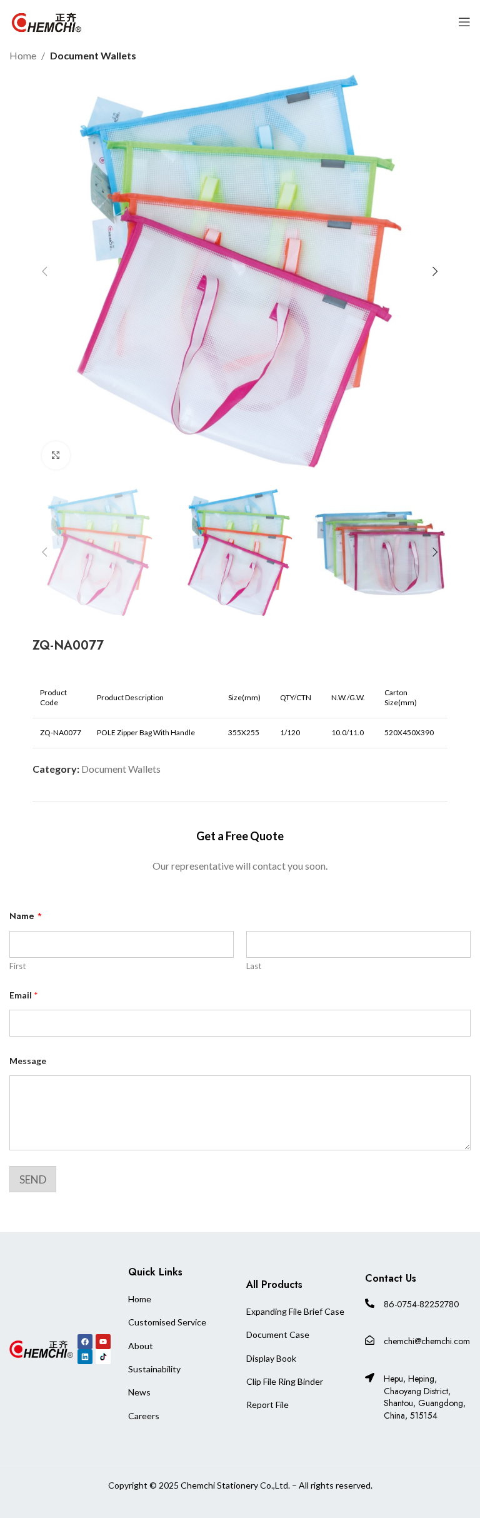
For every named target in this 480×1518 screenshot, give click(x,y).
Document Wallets (93, 55)
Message (27, 1060)
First (17, 966)
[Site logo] (46, 20)
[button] (45, 271)
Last (253, 966)
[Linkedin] (85, 1356)
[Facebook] (85, 1341)
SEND (32, 1179)
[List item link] (167, 1299)
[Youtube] (103, 1341)
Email (23, 995)
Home (22, 55)
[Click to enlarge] (56, 455)
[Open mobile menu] (464, 21)
